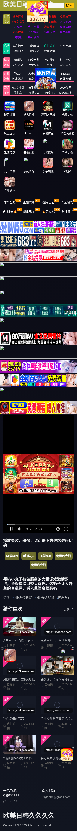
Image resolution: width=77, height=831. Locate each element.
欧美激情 (49, 51)
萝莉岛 (18, 92)
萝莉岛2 (34, 92)
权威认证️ (48, 202)
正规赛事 (29, 202)
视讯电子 (29, 211)
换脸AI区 (33, 65)
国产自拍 (64, 597)
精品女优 (65, 59)
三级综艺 (49, 65)
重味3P (17, 73)
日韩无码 (33, 51)
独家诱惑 (18, 78)
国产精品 (18, 45)
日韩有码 (33, 45)
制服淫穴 (18, 59)
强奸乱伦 (49, 59)
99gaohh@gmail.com (56, 797)
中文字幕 (65, 45)
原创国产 (18, 51)
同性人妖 (18, 65)
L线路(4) (45, 556)
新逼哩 (50, 87)
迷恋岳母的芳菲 (13, 718)
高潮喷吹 (49, 78)
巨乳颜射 (65, 78)
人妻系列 (33, 73)
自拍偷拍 (49, 45)
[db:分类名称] (45, 597)
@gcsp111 (10, 801)
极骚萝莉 (49, 73)
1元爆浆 (67, 202)
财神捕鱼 (67, 211)
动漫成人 (65, 65)
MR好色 (50, 92)
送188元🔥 (9, 211)
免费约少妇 (63, 556)
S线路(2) (12, 556)
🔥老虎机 (48, 211)
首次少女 (33, 78)
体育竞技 (10, 202)
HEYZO (65, 73)
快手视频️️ (33, 87)
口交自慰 (33, 59)
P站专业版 (18, 87)
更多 (67, 609)
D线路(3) (29, 556)
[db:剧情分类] (23, 597)
